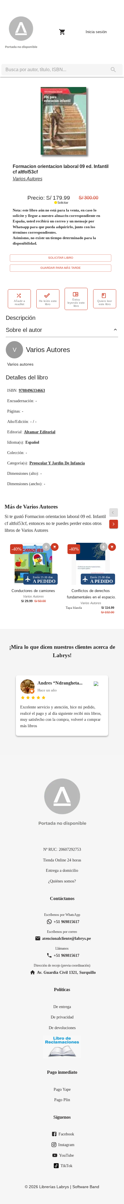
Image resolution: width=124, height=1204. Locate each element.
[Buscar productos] (113, 69)
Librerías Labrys (54, 1186)
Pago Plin (62, 1099)
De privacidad (62, 1017)
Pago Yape (62, 1089)
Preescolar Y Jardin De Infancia (57, 463)
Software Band (85, 1186)
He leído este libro (48, 302)
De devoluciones (62, 1027)
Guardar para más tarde (60, 267)
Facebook (66, 1134)
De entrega (62, 1006)
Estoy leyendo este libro (76, 302)
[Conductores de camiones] (33, 565)
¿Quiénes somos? (62, 881)
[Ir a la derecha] (113, 524)
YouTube (66, 1155)
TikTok (66, 1165)
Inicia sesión (96, 32)
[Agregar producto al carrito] (55, 547)
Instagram (66, 1144)
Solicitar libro (60, 257)
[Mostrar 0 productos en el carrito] (62, 32)
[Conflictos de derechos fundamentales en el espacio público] (91, 565)
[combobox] (53, 69)
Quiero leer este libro (104, 302)
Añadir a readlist (19, 302)
